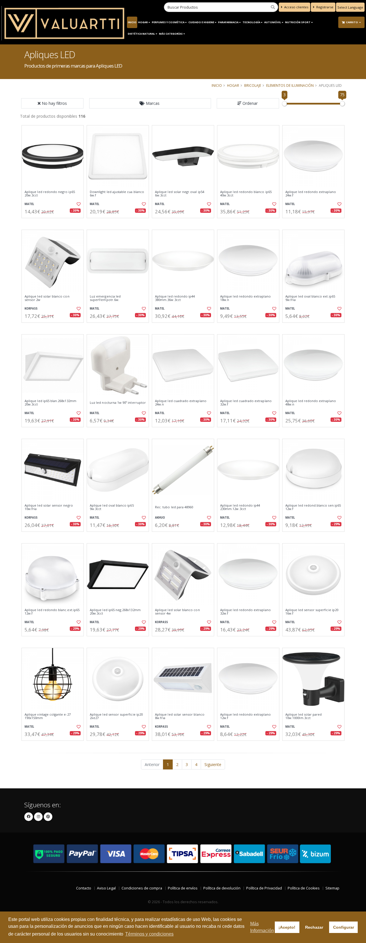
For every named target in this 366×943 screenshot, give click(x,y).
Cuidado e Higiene (201, 22)
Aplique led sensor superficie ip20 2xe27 (116, 716)
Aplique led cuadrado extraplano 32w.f (246, 402)
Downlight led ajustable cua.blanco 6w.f (117, 193)
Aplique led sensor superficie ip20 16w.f (311, 611)
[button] (150, 103)
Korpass (31, 308)
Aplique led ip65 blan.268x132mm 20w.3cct (50, 402)
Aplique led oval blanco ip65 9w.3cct (112, 507)
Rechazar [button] (314, 927)
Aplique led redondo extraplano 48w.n (310, 402)
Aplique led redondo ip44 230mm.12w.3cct (240, 507)
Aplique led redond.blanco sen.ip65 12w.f (313, 507)
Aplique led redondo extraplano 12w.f (245, 716)
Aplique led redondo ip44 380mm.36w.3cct (175, 298)
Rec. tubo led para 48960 (174, 507)
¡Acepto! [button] (287, 927)
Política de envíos (183, 888)
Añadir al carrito (54, 223)
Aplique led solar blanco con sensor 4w (177, 611)
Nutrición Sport (298, 22)
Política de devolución (221, 888)
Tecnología (251, 22)
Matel (29, 204)
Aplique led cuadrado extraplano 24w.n (180, 402)
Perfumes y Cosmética (168, 22)
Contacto (83, 888)
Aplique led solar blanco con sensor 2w (47, 298)
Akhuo (160, 517)
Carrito (352, 22)
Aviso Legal (106, 888)
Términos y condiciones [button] (149, 934)
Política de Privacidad (264, 888)
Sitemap (332, 888)
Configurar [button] (343, 927)
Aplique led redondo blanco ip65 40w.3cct (246, 193)
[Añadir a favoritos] (78, 204)
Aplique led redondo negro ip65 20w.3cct (50, 193)
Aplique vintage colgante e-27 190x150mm (48, 716)
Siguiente (212, 764)
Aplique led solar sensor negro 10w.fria (49, 507)
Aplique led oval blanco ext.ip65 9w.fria (310, 298)
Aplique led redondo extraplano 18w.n (245, 298)
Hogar (143, 22)
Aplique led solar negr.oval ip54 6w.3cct (179, 193)
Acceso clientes (295, 7)
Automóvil (272, 22)
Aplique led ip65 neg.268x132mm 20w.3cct (115, 611)
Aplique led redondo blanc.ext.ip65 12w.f (52, 611)
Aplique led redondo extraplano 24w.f (310, 193)
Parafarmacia (228, 22)
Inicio (132, 22)
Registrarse (324, 7)
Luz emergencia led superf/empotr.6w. (105, 298)
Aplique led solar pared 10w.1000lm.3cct (303, 716)
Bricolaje (252, 85)
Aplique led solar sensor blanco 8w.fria (179, 716)
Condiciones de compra (142, 888)
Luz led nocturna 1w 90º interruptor (118, 402)
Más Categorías (171, 34)
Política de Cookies (304, 888)
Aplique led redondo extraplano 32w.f (245, 611)
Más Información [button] (262, 927)
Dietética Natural (141, 34)
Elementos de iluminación (290, 85)
